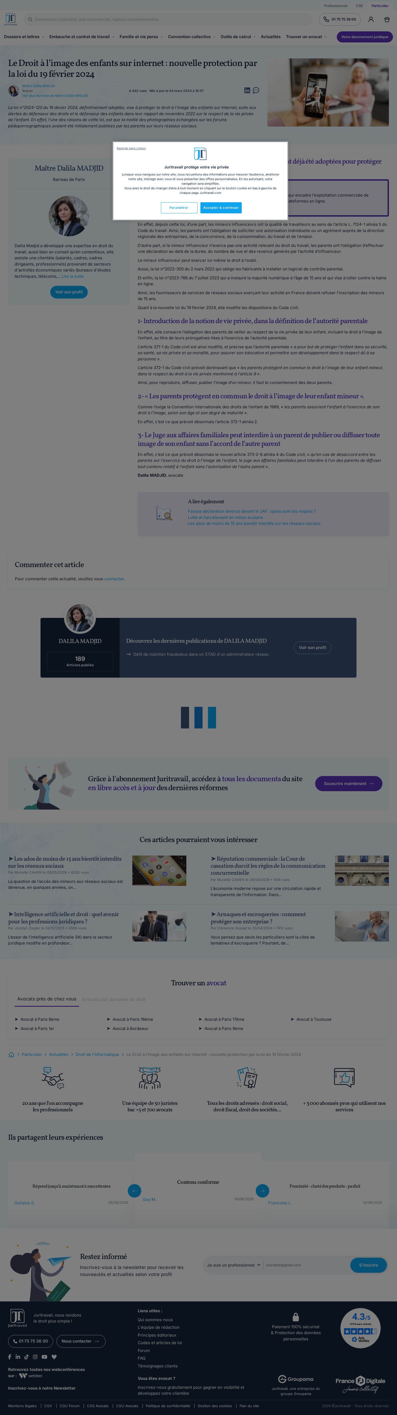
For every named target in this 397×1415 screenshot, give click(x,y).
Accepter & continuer (221, 208)
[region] (200, 180)
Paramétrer (179, 208)
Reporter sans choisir (131, 148)
